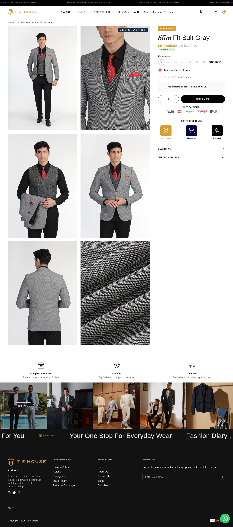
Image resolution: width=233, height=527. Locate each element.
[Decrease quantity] (160, 99)
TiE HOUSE (32, 520)
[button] (209, 12)
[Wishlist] (201, 12)
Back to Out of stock (134, 30)
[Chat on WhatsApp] (225, 518)
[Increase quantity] (176, 99)
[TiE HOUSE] (22, 12)
